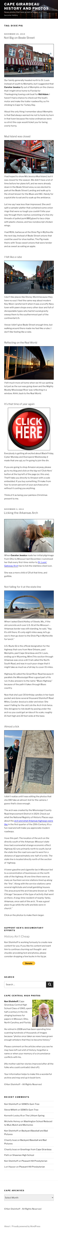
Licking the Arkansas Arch (21, 513)
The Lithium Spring (34, 1115)
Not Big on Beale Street (19, 37)
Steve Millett (10, 1109)
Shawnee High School (23, 1155)
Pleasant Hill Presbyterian (34, 1161)
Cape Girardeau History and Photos (26, 6)
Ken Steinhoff (11, 1104)
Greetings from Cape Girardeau (36, 1149)
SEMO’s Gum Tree (30, 1104)
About (7, 1226)
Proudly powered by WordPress (26, 1226)
